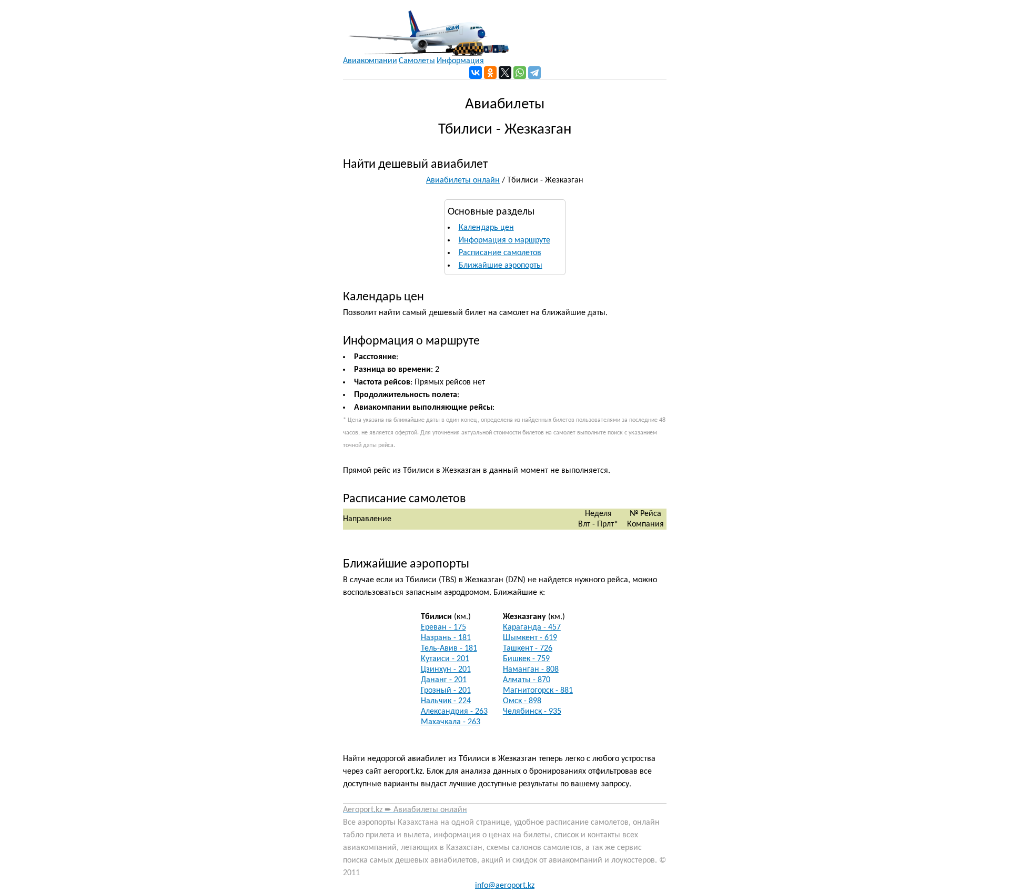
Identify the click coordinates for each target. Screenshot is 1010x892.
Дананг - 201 (444, 680)
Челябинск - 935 (532, 711)
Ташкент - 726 (527, 648)
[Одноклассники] (490, 72)
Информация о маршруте (504, 240)
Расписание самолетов (500, 253)
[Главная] (426, 28)
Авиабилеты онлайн (463, 180)
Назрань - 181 (446, 638)
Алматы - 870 (526, 680)
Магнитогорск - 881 (538, 690)
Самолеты (417, 61)
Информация (460, 61)
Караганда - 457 (532, 627)
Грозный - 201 (446, 690)
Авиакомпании (370, 61)
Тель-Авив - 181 (449, 648)
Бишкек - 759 (526, 659)
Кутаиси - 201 (445, 659)
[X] (505, 72)
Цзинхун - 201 (446, 669)
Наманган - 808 (531, 669)
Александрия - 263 (454, 711)
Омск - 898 (522, 701)
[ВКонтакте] (475, 72)
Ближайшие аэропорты (500, 265)
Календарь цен (486, 228)
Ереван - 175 (443, 627)
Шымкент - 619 (530, 638)
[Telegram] (534, 72)
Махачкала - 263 (450, 722)
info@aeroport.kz (504, 885)
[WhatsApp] (519, 72)
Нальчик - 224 (446, 701)
